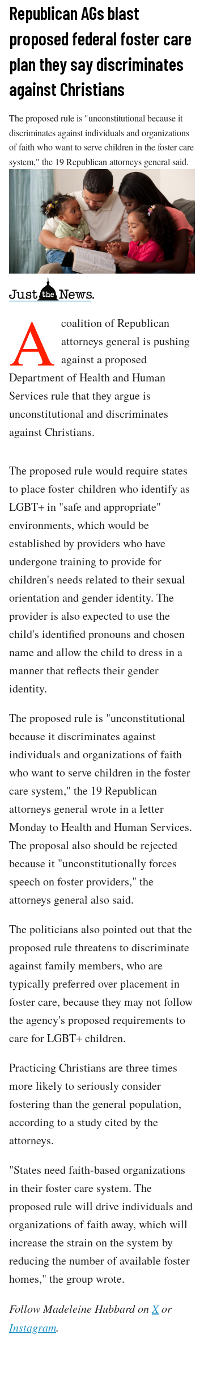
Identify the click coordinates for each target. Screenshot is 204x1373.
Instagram (32, 1327)
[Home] (51, 291)
